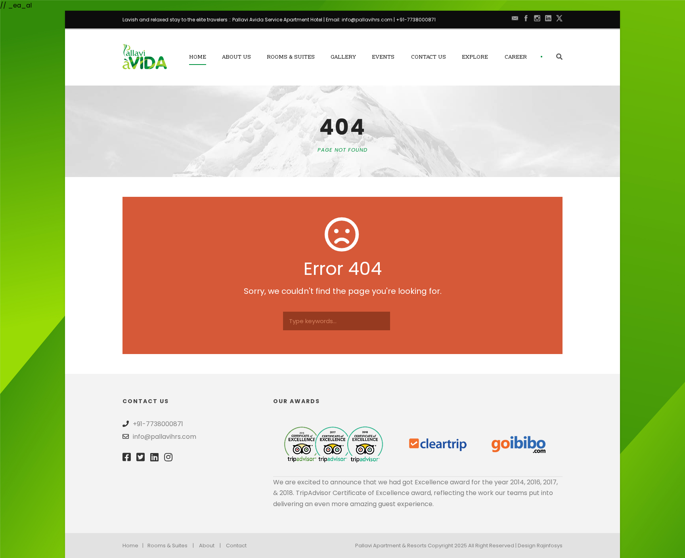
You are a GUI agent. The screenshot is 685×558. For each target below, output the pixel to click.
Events (383, 57)
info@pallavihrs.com (367, 19)
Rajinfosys (550, 545)
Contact (236, 545)
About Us (236, 57)
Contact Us (428, 57)
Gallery (343, 57)
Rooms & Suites (291, 57)
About (206, 545)
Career (516, 57)
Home (197, 57)
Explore (475, 57)
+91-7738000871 (416, 19)
